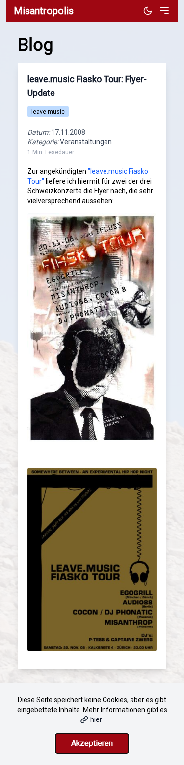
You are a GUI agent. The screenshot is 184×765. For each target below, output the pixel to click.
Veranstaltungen (86, 142)
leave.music (48, 111)
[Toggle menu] (164, 11)
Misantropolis (44, 11)
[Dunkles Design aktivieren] (148, 11)
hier (96, 719)
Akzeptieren (92, 743)
